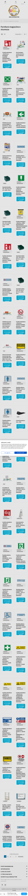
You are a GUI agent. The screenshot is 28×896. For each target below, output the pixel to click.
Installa (24, 894)
